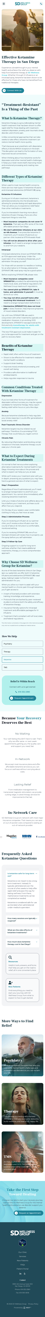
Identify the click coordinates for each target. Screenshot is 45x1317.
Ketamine (7, 659)
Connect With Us (14, 90)
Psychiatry (8, 644)
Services (22, 1256)
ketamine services (22, 767)
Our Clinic (22, 1252)
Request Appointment (23, 698)
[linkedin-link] (20, 1274)
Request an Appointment (30, 1213)
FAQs (22, 1265)
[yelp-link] (25, 1274)
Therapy (7, 652)
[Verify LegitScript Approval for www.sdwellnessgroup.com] (22, 1243)
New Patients (22, 1261)
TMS (5, 667)
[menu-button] (3, 3)
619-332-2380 (24, 692)
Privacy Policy (33, 1304)
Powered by (18, 1308)
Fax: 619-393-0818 (22, 1293)
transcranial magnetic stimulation (17, 792)
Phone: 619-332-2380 (22, 1289)
